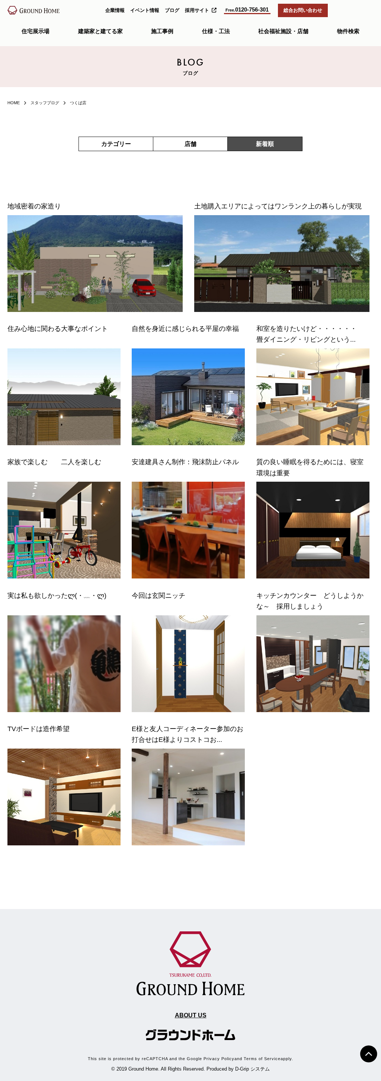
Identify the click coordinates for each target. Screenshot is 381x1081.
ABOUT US (190, 1015)
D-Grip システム (252, 1069)
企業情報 (115, 10)
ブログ (172, 10)
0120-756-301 (247, 10)
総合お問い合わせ (303, 10)
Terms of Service (262, 1058)
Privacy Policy (219, 1058)
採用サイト (197, 10)
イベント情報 (144, 10)
